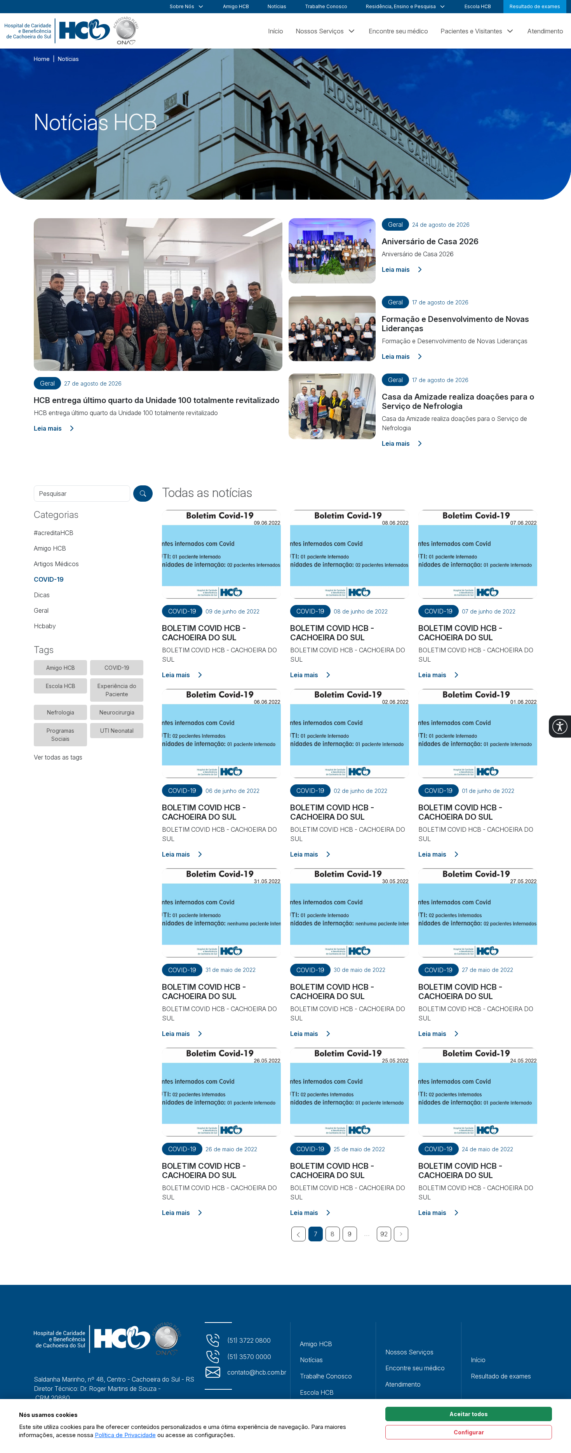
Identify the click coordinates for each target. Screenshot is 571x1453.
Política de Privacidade (125, 1435)
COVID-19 (49, 579)
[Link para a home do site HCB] (107, 1339)
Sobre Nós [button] (182, 6)
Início (275, 31)
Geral (41, 610)
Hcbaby (45, 626)
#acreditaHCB (53, 533)
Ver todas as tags (58, 757)
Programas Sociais (60, 734)
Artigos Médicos (56, 564)
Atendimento (545, 31)
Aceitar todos (468, 1414)
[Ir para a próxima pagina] (401, 1234)
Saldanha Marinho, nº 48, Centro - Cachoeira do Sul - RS (114, 1379)
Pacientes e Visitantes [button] (471, 31)
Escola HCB (478, 6)
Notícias (277, 6)
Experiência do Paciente (116, 690)
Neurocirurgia (116, 712)
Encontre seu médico (398, 31)
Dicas (42, 595)
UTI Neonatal (117, 730)
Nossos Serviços (409, 1352)
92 (384, 1234)
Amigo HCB (236, 6)
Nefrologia (60, 712)
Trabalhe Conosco (326, 6)
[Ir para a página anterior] (298, 1234)
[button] (560, 727)
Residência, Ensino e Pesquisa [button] (401, 6)
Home (42, 59)
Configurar (469, 1432)
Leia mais (53, 428)
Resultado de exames (535, 6)
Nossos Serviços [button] (320, 31)
